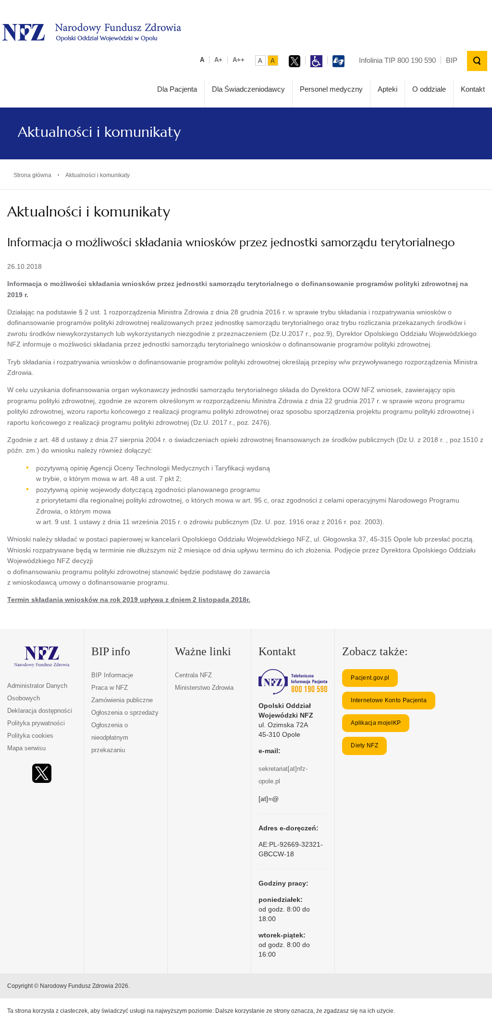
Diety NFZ (364, 745)
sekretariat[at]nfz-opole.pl (283, 775)
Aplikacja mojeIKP (376, 723)
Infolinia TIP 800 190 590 (397, 60)
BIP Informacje (112, 675)
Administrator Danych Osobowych (37, 692)
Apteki (387, 89)
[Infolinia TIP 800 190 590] (292, 682)
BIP (451, 60)
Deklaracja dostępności (39, 710)
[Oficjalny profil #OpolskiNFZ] (41, 773)
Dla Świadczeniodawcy (248, 89)
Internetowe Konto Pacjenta (389, 700)
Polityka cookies (30, 735)
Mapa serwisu (26, 748)
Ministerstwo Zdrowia (204, 687)
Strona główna (32, 175)
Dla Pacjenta (177, 89)
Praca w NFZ (109, 687)
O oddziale (429, 89)
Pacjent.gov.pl (370, 677)
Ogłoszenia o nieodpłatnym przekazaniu (109, 737)
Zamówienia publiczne (122, 700)
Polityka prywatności (36, 723)
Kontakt (473, 89)
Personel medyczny (331, 89)
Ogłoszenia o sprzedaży (125, 712)
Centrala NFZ (193, 675)
